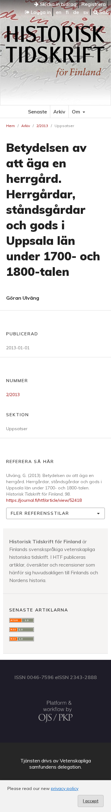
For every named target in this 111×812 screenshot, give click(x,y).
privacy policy (64, 788)
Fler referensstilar (40, 513)
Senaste (37, 111)
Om (76, 111)
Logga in (40, 12)
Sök (103, 12)
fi (67, 12)
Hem (10, 125)
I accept (90, 801)
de (76, 12)
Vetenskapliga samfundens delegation (60, 763)
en (58, 12)
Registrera (93, 4)
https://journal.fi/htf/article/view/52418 (44, 500)
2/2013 (42, 125)
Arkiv (59, 111)
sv (85, 12)
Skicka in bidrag (57, 4)
